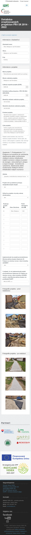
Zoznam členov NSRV (9, 485)
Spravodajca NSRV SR (9, 488)
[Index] (15, 5)
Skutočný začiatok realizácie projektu (13, 99)
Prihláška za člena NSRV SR (11, 487)
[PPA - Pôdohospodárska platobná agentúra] (23, 430)
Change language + (24, 1)
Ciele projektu (7, 125)
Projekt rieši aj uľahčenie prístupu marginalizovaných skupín (12, 183)
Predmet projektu (8, 112)
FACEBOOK (7, 514)
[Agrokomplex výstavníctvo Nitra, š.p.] (23, 441)
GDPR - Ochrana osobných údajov (12, 491)
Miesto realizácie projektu (10, 78)
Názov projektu (7, 71)
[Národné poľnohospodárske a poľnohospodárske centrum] (23, 436)
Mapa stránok (16, 533)
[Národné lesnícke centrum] (7, 442)
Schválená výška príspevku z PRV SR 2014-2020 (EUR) (15, 92)
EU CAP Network (7, 490)
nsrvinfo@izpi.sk (11, 506)
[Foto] (15, 302)
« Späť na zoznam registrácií (9, 35)
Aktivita (5, 174)
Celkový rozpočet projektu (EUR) (12, 84)
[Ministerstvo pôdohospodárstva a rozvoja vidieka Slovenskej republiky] (7, 430)
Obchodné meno (7, 44)
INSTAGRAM (7, 521)
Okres (4, 50)
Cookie (23, 533)
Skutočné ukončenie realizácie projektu (14, 106)
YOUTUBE (7, 518)
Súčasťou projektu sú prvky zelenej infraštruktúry (13, 194)
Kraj (4, 57)
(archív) (15, 490)
